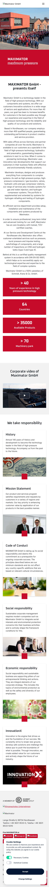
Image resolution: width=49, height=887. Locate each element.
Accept (25, 872)
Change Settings (25, 879)
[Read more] (24, 476)
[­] (31, 4)
